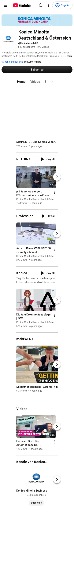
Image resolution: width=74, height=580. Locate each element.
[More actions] (54, 192)
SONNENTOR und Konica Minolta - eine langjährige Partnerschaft (37, 141)
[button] (52, 81)
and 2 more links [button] (32, 61)
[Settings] (48, 5)
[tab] (21, 81)
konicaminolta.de (13, 61)
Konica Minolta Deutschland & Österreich (38, 199)
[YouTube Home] (21, 5)
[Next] (57, 177)
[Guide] (5, 5)
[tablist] (37, 81)
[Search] (41, 5)
